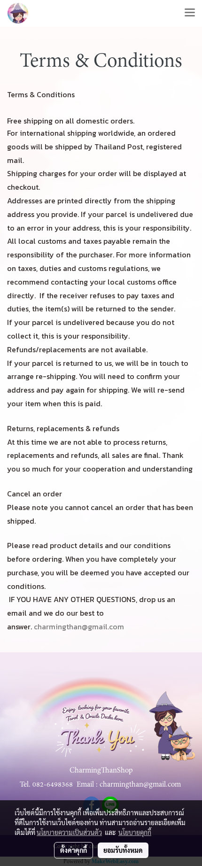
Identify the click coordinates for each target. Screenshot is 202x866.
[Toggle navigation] (189, 13)
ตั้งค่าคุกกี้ (73, 850)
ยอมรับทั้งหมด (123, 850)
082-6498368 (52, 784)
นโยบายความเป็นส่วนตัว (69, 832)
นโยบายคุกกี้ (134, 832)
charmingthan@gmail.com (79, 626)
